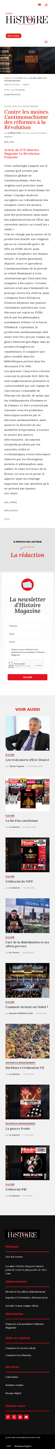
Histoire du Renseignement (20, 1062)
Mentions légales (23, 1446)
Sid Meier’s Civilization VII (25, 1068)
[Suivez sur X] (14, 1417)
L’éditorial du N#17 (19, 881)
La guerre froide (18, 1128)
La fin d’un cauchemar (22, 820)
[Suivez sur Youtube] (26, 1417)
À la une (32, 78)
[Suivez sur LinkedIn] (20, 1417)
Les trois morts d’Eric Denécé (27, 760)
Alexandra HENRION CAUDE (21, 1013)
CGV (8, 1446)
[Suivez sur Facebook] (8, 1417)
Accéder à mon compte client (22, 1305)
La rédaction (14, 133)
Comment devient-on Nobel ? (27, 1007)
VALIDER (27, 677)
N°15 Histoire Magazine (28, 106)
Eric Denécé (14, 952)
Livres (39, 78)
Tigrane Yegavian (16, 766)
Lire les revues (14, 1256)
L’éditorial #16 (16, 1189)
